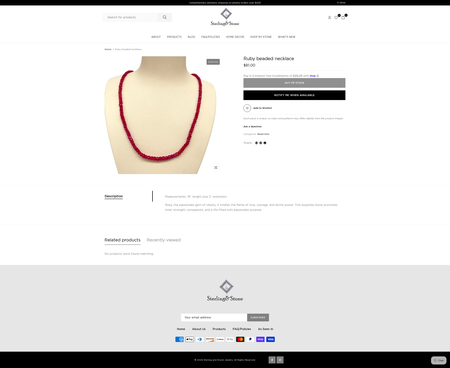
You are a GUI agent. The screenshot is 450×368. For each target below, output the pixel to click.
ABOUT (156, 37)
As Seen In (265, 329)
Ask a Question (252, 126)
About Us (199, 329)
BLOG (191, 37)
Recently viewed (164, 239)
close (109, 3)
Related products (122, 239)
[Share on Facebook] (256, 142)
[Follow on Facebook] (272, 359)
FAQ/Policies (242, 329)
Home (108, 49)
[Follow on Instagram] (280, 359)
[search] (164, 17)
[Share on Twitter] (260, 142)
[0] (336, 17)
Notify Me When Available (294, 95)
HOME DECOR (235, 37)
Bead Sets (263, 134)
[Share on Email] (264, 142)
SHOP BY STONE (261, 37)
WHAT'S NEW (286, 37)
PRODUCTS (174, 37)
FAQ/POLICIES (210, 37)
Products (219, 329)
